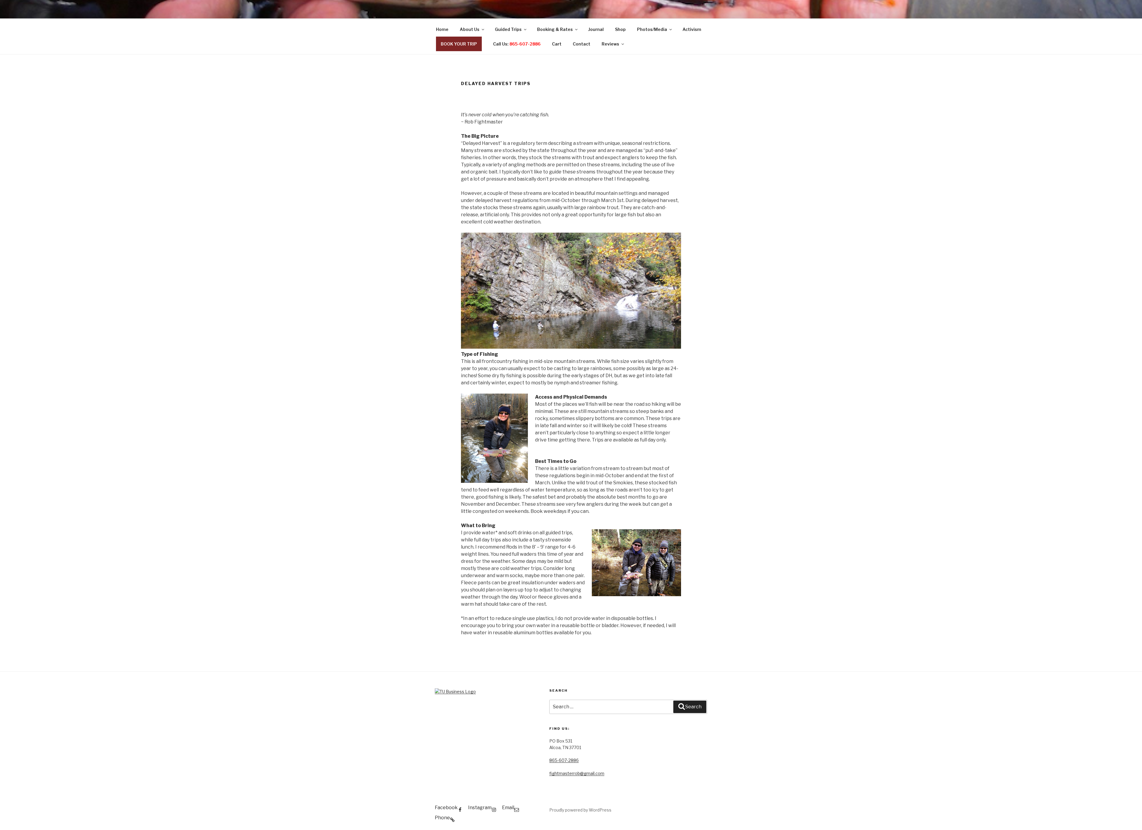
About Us (469, 29)
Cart (556, 43)
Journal (596, 29)
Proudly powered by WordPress (580, 809)
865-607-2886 (564, 760)
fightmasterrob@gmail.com (576, 773)
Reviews (610, 43)
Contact (581, 43)
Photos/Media (652, 29)
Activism (692, 29)
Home (442, 29)
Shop (620, 29)
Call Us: (517, 43)
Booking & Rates (555, 29)
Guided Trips (508, 29)
